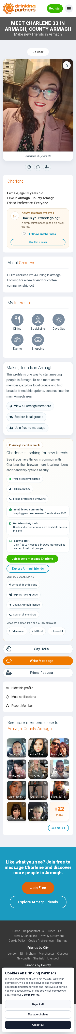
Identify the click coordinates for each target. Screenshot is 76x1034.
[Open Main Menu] (69, 8)
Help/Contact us (33, 931)
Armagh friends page (24, 584)
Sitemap (62, 940)
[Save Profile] (67, 65)
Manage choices (38, 1014)
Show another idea (43, 234)
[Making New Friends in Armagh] (29, 167)
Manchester (46, 953)
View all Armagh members (32, 406)
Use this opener (38, 242)
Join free (38, 888)
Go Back (38, 52)
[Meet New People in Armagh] (38, 167)
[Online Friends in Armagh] (47, 167)
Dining (17, 328)
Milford (38, 631)
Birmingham (28, 953)
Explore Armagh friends (28, 568)
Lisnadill (58, 631)
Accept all (38, 1024)
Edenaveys (18, 631)
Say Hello (41, 649)
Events (17, 348)
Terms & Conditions (24, 935)
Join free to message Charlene (32, 558)
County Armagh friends (26, 604)
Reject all (38, 1004)
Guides (51, 931)
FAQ (60, 931)
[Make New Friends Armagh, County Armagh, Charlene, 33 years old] (38, 105)
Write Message (41, 661)
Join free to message (30, 428)
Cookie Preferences (41, 940)
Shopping (38, 348)
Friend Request (41, 673)
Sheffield (39, 958)
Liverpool (53, 958)
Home (16, 931)
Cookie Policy (17, 940)
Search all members (24, 614)
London (12, 953)
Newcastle (23, 958)
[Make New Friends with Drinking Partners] (19, 8)
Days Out (59, 328)
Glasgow (62, 953)
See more (57, 828)
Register (55, 8)
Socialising (38, 328)
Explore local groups (28, 417)
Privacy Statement (52, 935)
